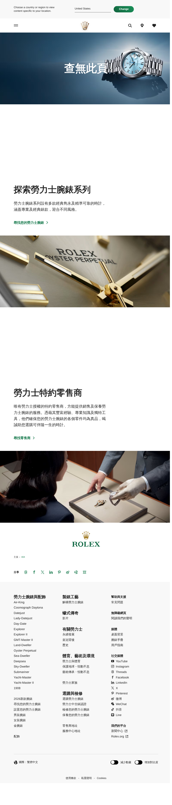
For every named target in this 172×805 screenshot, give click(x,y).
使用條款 (71, 778)
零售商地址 (70, 726)
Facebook (122, 677)
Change (124, 9)
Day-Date (20, 624)
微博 (119, 699)
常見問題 (117, 602)
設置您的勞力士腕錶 (27, 709)
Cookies (101, 778)
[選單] (19, 25)
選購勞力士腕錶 (73, 699)
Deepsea (20, 661)
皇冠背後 (68, 640)
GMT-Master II (23, 640)
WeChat (121, 704)
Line (118, 715)
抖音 (119, 709)
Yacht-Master (22, 677)
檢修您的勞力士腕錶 (76, 709)
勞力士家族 (70, 683)
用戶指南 (117, 645)
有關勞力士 (73, 629)
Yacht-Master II (24, 683)
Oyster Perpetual (25, 650)
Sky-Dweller (22, 666)
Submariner (21, 672)
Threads (121, 672)
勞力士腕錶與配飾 (30, 597)
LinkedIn (121, 683)
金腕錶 (18, 726)
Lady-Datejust (23, 618)
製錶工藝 (70, 597)
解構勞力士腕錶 (73, 602)
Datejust (19, 613)
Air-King (19, 602)
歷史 (66, 645)
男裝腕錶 (20, 715)
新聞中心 (117, 731)
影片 (66, 618)
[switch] (121, 762)
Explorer (19, 629)
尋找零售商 (22, 438)
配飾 (17, 736)
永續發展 (68, 634)
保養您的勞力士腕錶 (76, 715)
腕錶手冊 (117, 640)
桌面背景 (117, 634)
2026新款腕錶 (23, 699)
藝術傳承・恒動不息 (76, 672)
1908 (17, 688)
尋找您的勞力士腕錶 (29, 223)
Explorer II (20, 634)
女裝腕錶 (20, 720)
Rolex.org (117, 736)
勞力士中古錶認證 (74, 704)
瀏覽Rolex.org (84, 790)
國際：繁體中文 (28, 762)
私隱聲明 (86, 778)
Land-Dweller (22, 645)
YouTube (122, 661)
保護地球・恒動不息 (76, 666)
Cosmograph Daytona (28, 607)
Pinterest (122, 693)
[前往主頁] (85, 25)
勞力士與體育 (72, 661)
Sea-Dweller (22, 656)
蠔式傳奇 (70, 613)
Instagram (122, 666)
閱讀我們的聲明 (121, 618)
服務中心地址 (72, 731)
